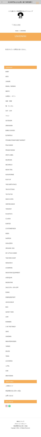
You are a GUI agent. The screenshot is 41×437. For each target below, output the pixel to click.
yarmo (8, 346)
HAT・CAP (9, 110)
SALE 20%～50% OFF (12, 287)
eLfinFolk (9, 135)
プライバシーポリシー (20, 423)
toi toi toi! (9, 194)
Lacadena (9, 361)
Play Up (8, 179)
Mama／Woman (11, 86)
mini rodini (9, 375)
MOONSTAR (9, 282)
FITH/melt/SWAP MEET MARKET (15, 140)
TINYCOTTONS (10, 189)
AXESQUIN (9, 277)
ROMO (7, 292)
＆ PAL (7, 366)
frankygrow (10, 150)
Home (16, 30)
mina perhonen (11, 341)
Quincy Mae (10, 312)
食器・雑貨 (9, 101)
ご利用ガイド (9, 386)
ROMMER (8, 321)
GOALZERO (9, 243)
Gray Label (9, 155)
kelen (8, 351)
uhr (7, 317)
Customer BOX (11, 228)
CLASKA (8, 218)
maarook (9, 160)
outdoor (9, 120)
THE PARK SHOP (11, 258)
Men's (7, 91)
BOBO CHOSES (10, 130)
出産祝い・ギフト (11, 96)
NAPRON (8, 238)
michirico (9, 164)
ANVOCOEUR (10, 302)
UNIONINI (8, 336)
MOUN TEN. (9, 169)
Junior (8, 81)
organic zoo (10, 248)
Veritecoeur (10, 204)
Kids (7, 76)
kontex (8, 223)
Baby (7, 71)
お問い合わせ (9, 395)
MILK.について (20, 421)
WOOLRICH (9, 263)
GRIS (7, 331)
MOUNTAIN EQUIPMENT (13, 272)
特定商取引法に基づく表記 (13, 390)
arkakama (9, 125)
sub (7, 370)
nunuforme (10, 174)
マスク (7, 115)
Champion (9, 268)
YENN (7, 356)
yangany (9, 209)
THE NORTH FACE (11, 184)
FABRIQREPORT (10, 297)
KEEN (7, 233)
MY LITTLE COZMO (11, 253)
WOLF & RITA (9, 199)
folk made (9, 145)
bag (7, 307)
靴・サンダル (9, 106)
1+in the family (11, 326)
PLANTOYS (9, 214)
